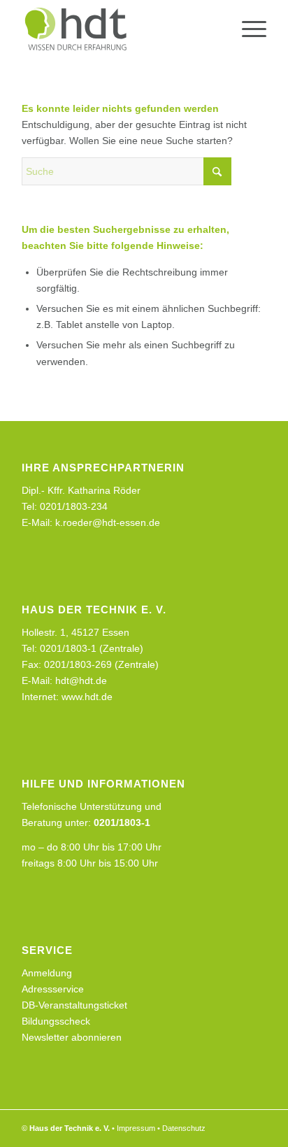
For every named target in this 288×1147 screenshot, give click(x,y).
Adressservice (53, 989)
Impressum (136, 1128)
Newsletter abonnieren (72, 1037)
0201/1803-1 (122, 822)
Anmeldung (47, 972)
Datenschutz (184, 1128)
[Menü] (247, 29)
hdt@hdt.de (81, 680)
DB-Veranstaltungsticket (74, 1005)
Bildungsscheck (56, 1021)
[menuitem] (247, 29)
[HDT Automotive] (119, 29)
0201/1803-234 (74, 506)
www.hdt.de (87, 696)
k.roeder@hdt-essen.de (107, 522)
